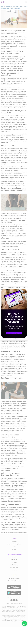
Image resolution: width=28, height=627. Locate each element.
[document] (14, 313)
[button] (24, 292)
